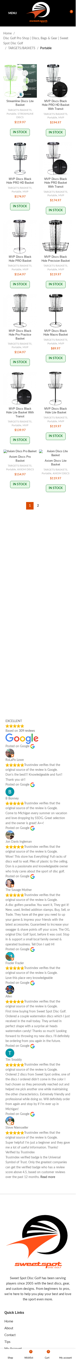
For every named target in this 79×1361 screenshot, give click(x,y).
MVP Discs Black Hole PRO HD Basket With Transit (55, 105)
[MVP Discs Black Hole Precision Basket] (56, 237)
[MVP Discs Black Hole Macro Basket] (56, 311)
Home (7, 33)
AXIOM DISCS (25, 469)
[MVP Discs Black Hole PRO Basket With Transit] (56, 159)
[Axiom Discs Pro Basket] (20, 452)
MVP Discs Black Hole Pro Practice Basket (20, 334)
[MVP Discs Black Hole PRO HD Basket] (20, 159)
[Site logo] (38, 13)
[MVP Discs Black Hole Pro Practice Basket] (20, 311)
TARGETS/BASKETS (21, 48)
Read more (47, 1177)
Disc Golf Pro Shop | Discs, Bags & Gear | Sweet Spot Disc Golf (35, 41)
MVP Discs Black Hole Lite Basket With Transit (20, 412)
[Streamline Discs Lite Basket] (20, 81)
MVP (61, 117)
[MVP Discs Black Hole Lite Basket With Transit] (20, 388)
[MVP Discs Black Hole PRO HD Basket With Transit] (56, 81)
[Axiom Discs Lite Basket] (56, 453)
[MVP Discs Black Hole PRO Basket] (20, 237)
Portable (11, 113)
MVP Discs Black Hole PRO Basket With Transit (55, 182)
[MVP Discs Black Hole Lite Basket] (56, 388)
